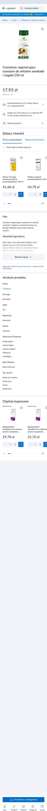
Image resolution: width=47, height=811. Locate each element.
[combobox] (31, 8)
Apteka (5, 20)
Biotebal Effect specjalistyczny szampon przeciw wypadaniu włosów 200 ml (12, 429)
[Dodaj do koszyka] (21, 194)
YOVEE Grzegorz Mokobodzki (21, 266)
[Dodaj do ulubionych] (42, 29)
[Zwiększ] (15, 194)
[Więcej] (42, 123)
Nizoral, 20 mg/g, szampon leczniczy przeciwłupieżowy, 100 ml (13, 179)
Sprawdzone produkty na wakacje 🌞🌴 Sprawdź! (22, 14)
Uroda (14, 20)
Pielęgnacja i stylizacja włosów (33, 20)
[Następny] (42, 203)
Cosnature (7, 289)
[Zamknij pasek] (44, 14)
